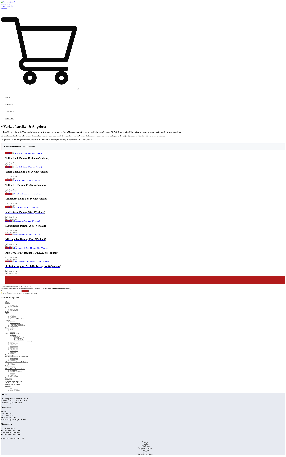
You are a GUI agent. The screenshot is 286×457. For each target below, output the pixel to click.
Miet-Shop (145, 444)
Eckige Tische (13, 316)
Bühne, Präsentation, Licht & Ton (15, 369)
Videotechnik (13, 375)
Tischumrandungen (14, 326)
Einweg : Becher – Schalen (12, 384)
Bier (11, 387)
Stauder (16, 389)
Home (7, 97)
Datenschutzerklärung (145, 454)
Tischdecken (12, 321)
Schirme (12, 342)
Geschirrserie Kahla (14, 309)
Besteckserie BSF (14, 305)
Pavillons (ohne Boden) (15, 336)
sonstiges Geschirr (14, 310)
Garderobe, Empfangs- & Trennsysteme (16, 356)
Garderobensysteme (14, 359)
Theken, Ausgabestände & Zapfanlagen (16, 362)
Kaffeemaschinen (10, 366)
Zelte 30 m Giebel (14, 348)
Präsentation (12, 372)
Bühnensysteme (13, 370)
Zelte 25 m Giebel (14, 347)
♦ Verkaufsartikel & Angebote (13, 383)
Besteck (7, 303)
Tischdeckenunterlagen (15, 323)
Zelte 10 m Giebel (14, 343)
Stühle (7, 312)
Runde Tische (13, 317)
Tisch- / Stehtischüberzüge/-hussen (17, 325)
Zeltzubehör (12, 353)
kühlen (11, 329)
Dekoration (8, 379)
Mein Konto (9, 119)
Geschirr (7, 308)
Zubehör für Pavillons (19, 337)
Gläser (7, 302)
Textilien (7, 320)
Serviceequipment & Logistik (13, 381)
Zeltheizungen (13, 352)
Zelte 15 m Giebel (14, 344)
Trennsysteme (13, 360)
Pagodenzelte (13, 335)
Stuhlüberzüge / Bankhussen (16, 324)
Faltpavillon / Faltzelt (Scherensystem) (23, 341)
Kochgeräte (12, 367)
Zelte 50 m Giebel (14, 351)
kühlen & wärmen (10, 328)
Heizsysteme (8, 378)
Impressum (145, 450)
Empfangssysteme (14, 358)
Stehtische (12, 315)
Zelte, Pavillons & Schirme (12, 333)
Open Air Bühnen (14, 376)
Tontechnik (12, 374)
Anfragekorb (9, 112)
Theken (11, 363)
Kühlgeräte (12, 332)
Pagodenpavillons (18, 338)
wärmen (11, 330)
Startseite (145, 442)
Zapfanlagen (12, 364)
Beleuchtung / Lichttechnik (16, 371)
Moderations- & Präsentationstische (18, 318)
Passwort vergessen (145, 448)
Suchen (25, 291)
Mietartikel (9, 104)
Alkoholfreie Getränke (15, 390)
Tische (7, 313)
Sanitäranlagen (9, 355)
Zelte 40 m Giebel (14, 349)
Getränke (8, 386)
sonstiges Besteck (14, 306)
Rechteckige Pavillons (19, 339)
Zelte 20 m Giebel (14, 346)
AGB (145, 452)
